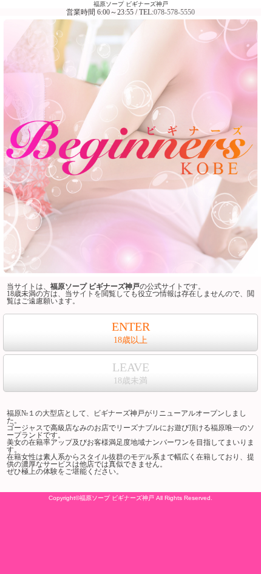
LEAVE (130, 373)
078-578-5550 (174, 12)
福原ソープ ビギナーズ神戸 (130, 4)
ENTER (131, 332)
